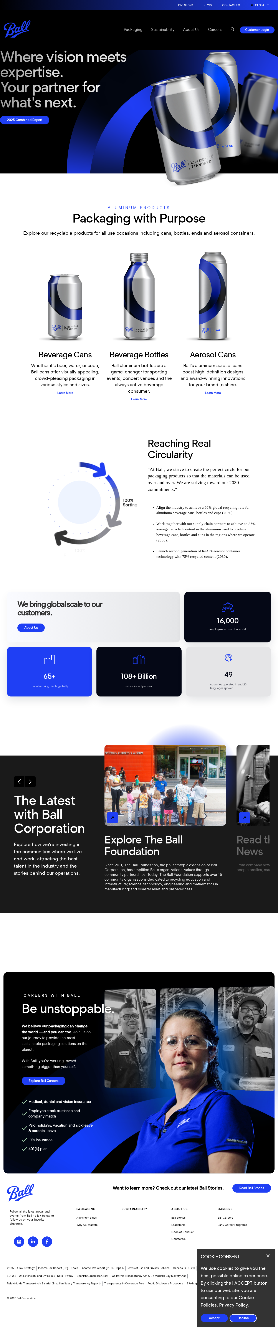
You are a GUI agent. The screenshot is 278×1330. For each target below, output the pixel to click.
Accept (214, 1318)
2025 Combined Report (24, 120)
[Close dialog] (268, 1255)
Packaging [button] (86, 1209)
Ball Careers (225, 1217)
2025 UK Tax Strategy (21, 1268)
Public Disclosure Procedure (165, 1283)
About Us (191, 30)
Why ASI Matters (87, 1224)
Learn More (65, 392)
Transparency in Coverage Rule (124, 1283)
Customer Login (257, 29)
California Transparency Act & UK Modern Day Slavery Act (149, 1275)
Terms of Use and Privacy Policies (148, 1268)
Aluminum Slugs (86, 1217)
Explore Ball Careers (43, 1080)
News (208, 5)
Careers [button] (225, 1209)
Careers (215, 30)
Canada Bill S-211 (184, 1268)
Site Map (192, 1283)
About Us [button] (179, 1209)
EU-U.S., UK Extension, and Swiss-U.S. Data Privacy (40, 1275)
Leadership (178, 1224)
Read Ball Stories (251, 1188)
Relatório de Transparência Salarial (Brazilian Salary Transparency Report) (54, 1283)
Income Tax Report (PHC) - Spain (102, 1268)
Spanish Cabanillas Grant (92, 1275)
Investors (185, 5)
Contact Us (231, 5)
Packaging (133, 30)
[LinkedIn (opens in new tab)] (33, 1241)
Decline (243, 1318)
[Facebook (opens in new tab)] (47, 1241)
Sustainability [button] (134, 1209)
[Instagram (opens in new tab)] (19, 1241)
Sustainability (162, 30)
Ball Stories (178, 1217)
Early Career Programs (232, 1224)
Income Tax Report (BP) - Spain (58, 1268)
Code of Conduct (182, 1232)
